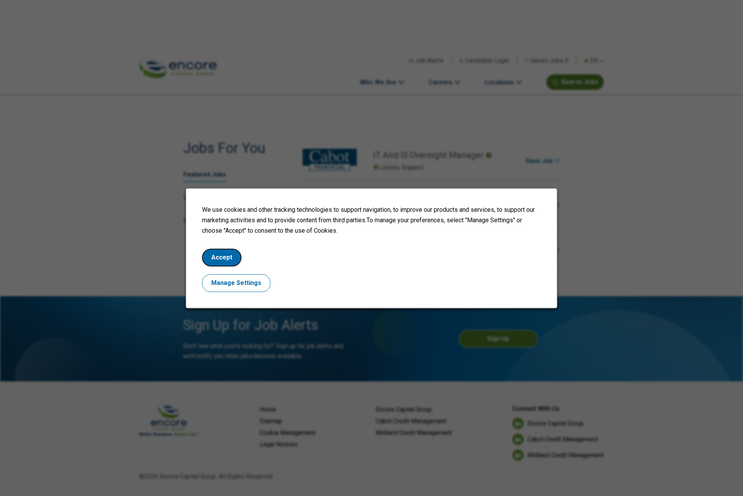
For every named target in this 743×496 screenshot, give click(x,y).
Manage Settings (236, 282)
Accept (221, 257)
